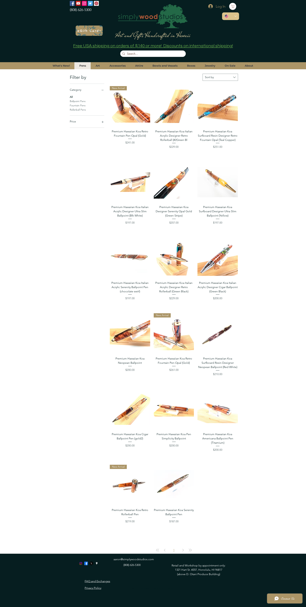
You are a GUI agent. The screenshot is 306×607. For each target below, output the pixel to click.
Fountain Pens (78, 105)
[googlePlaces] (96, 563)
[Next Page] (183, 550)
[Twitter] (90, 3)
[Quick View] (174, 106)
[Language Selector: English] (230, 16)
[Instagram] (84, 3)
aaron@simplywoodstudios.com (134, 559)
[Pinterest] (96, 3)
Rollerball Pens (78, 109)
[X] (91, 563)
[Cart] (232, 6)
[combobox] (220, 77)
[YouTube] (78, 3)
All (71, 97)
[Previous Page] (165, 550)
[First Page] (157, 550)
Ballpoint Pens (78, 101)
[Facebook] (72, 3)
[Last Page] (190, 550)
